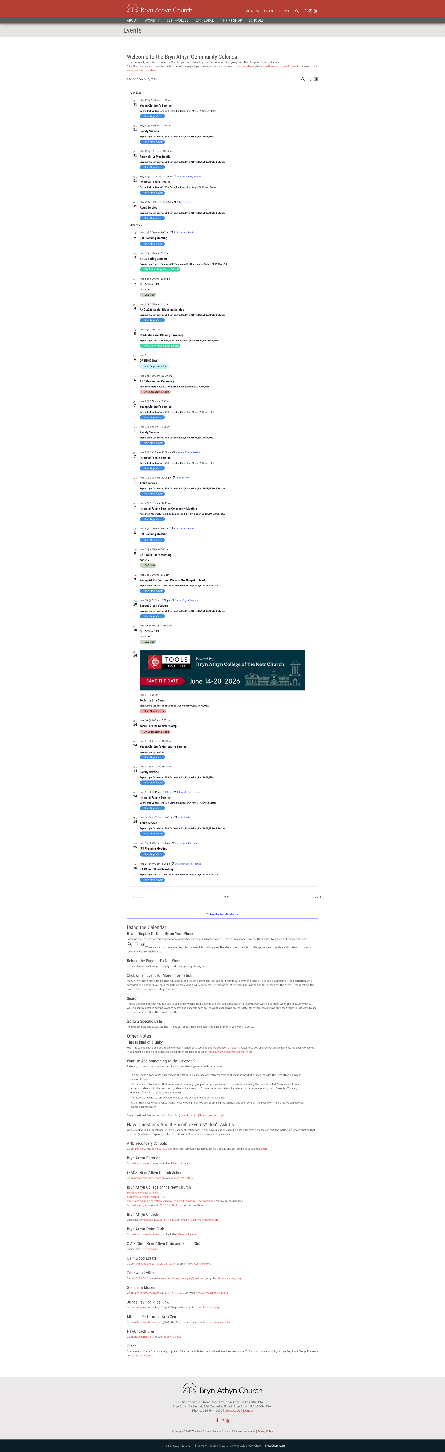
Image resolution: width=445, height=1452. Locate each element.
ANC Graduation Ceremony (157, 381)
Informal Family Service (155, 182)
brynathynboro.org (145, 1163)
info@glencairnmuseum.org (212, 1292)
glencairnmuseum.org (146, 1292)
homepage (145, 1219)
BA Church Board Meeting (156, 869)
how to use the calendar (241, 66)
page (143, 1307)
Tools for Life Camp (152, 700)
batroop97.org (142, 1355)
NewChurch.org (275, 1445)
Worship (152, 20)
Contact (269, 11)
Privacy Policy (265, 1431)
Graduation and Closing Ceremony (162, 335)
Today (225, 896)
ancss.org (139, 1148)
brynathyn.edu (142, 1205)
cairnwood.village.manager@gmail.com (182, 1278)
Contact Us (232, 1410)
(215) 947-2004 (166, 1263)
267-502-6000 (168, 1205)
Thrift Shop (231, 20)
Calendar (252, 11)
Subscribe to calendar (220, 914)
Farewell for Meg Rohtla (155, 156)
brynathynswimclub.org (147, 1234)
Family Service (149, 131)
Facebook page (180, 1163)
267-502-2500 (160, 1148)
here (204, 966)
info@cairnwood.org (199, 1263)
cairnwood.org (142, 1263)
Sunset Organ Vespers (154, 605)
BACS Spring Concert (153, 259)
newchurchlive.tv (144, 1336)
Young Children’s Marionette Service (163, 746)
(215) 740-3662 (172, 1336)
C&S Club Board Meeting (155, 555)
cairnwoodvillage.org (229, 1278)
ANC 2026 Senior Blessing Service (162, 309)
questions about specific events (281, 66)
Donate (285, 11)
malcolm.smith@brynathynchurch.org (230, 1051)
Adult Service (148, 207)
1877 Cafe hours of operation (144, 1201)
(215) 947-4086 (183, 1178)
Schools (256, 20)
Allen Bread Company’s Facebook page (192, 1201)
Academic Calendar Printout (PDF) (147, 1196)
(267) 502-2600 (174, 1292)
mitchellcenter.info (145, 1322)
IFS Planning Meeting (153, 238)
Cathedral (205, 20)
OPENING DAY (148, 360)
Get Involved (178, 20)
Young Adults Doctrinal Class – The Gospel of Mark (173, 580)
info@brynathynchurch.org (203, 1219)
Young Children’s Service (156, 105)
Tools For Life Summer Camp (158, 726)
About (132, 20)
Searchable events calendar (143, 1192)
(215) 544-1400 (166, 1219)
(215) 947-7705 (141, 1278)
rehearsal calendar (219, 1322)
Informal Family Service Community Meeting (168, 508)
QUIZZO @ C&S (149, 284)
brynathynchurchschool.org (149, 1178)
